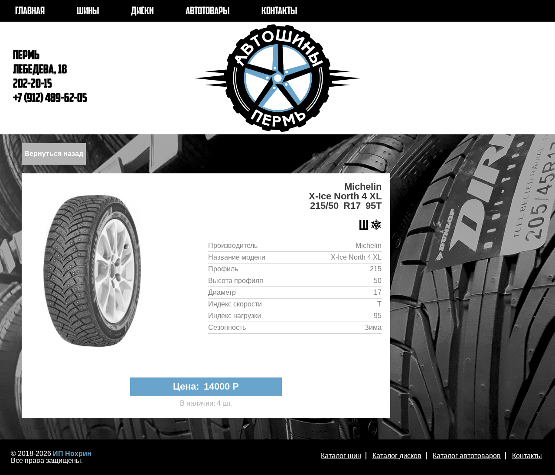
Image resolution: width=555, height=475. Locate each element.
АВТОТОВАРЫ (207, 12)
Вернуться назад (53, 153)
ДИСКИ (142, 12)
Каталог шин (341, 455)
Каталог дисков (396, 455)
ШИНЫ (88, 12)
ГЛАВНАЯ (30, 12)
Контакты (527, 455)
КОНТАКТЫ (279, 12)
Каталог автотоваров (467, 455)
